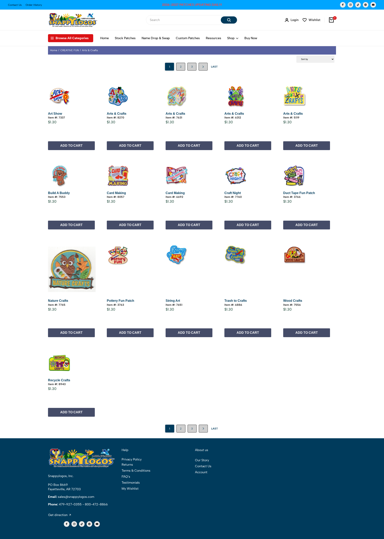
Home (104, 38)
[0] (331, 20)
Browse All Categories (72, 38)
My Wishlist (130, 488)
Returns (127, 464)
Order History (34, 4)
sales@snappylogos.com (76, 497)
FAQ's (126, 476)
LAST (214, 66)
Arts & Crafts (90, 50)
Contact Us (15, 4)
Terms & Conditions (136, 470)
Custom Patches (188, 38)
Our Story (202, 460)
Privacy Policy (132, 459)
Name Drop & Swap (156, 38)
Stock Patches (125, 38)
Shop (231, 38)
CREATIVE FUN (69, 50)
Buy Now (250, 38)
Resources (213, 38)
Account (201, 472)
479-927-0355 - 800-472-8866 (83, 504)
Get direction (58, 515)
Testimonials (131, 482)
